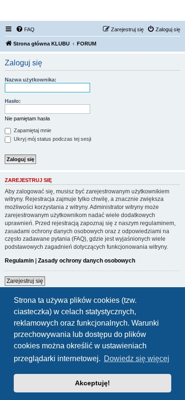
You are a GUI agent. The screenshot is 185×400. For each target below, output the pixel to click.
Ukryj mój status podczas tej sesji (51, 139)
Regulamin (19, 260)
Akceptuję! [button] (92, 383)
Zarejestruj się (25, 281)
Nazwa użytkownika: (30, 79)
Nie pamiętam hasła (27, 118)
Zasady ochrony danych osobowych (86, 260)
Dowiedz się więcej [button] (136, 359)
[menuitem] (25, 29)
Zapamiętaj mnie (31, 130)
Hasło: (13, 101)
